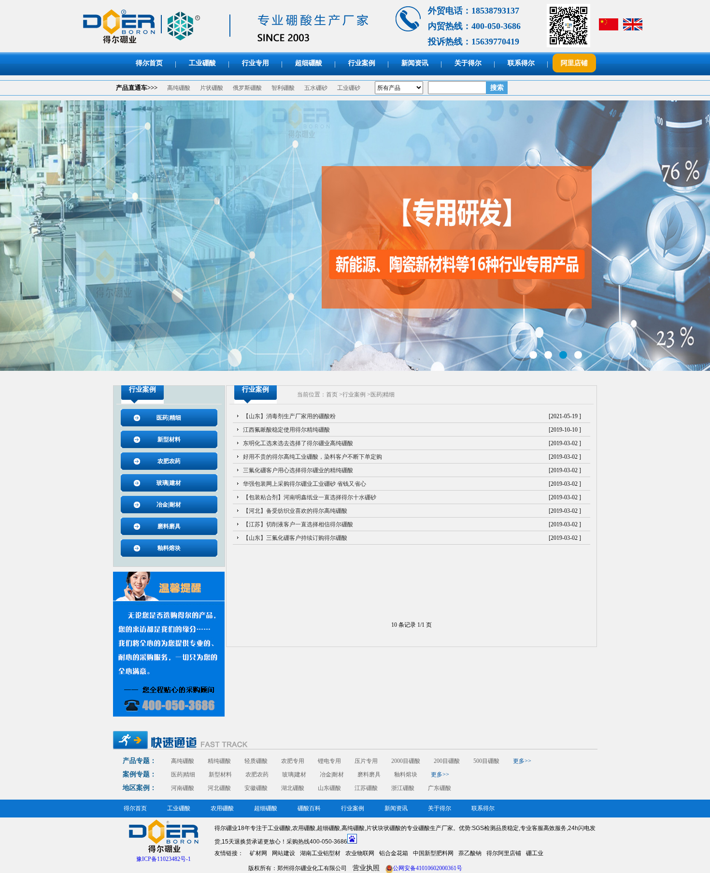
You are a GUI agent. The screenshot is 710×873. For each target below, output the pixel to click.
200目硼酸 (447, 761)
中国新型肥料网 (433, 853)
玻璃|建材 (168, 482)
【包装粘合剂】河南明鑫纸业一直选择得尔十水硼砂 (309, 497)
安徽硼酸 (256, 788)
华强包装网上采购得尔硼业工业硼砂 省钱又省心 (304, 483)
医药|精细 (168, 417)
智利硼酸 (283, 87)
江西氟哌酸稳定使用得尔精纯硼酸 (286, 429)
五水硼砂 (315, 87)
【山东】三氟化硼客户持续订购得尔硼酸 (295, 538)
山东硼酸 (329, 788)
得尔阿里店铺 (503, 853)
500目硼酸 (486, 761)
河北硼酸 (219, 788)
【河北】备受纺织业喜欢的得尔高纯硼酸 (295, 510)
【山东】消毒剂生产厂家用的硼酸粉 (289, 416)
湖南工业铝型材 (320, 853)
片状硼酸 (211, 87)
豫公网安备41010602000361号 (423, 868)
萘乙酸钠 (470, 853)
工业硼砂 (348, 87)
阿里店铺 (574, 63)
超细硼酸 (308, 63)
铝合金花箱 (393, 853)
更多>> (522, 761)
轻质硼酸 (256, 761)
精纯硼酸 (219, 761)
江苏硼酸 (366, 788)
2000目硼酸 (405, 761)
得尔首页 (149, 63)
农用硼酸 (222, 808)
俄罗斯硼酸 (247, 87)
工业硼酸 (202, 63)
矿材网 (258, 853)
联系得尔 (521, 63)
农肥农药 (169, 461)
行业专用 (255, 63)
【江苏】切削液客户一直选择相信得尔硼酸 (298, 524)
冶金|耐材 (168, 504)
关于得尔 (468, 63)
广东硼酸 (439, 788)
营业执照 (366, 868)
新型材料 (169, 439)
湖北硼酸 (292, 788)
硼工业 (534, 853)
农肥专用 (292, 761)
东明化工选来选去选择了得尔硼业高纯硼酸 (298, 443)
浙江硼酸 (402, 788)
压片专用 (366, 761)
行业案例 (361, 63)
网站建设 (283, 853)
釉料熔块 (169, 548)
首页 (332, 394)
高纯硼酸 (178, 87)
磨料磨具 (169, 526)
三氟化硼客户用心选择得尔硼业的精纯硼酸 (298, 470)
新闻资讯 (414, 63)
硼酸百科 (309, 808)
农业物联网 (359, 853)
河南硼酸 (182, 788)
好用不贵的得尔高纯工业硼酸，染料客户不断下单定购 (312, 456)
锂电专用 (329, 761)
